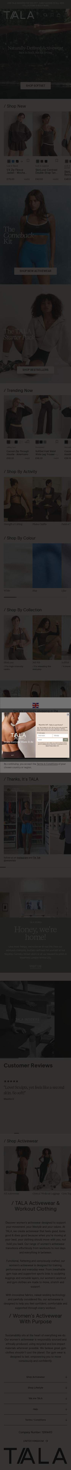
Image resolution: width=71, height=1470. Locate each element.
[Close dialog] (68, 714)
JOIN (65, 740)
